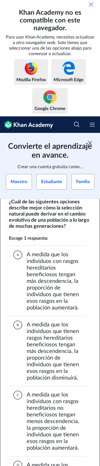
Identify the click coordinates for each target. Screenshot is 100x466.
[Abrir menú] (92, 124)
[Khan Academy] (26, 125)
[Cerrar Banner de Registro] (90, 142)
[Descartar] (91, 4)
